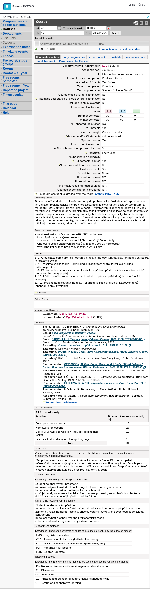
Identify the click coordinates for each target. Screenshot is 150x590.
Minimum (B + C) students (84, 136)
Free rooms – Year (16, 85)
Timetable (115, 57)
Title (37, 33)
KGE (104, 65)
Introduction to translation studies (119, 49)
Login (132, 5)
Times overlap (13, 94)
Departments (12, 33)
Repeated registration (87, 123)
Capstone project (15, 90)
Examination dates (16, 47)
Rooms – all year (15, 73)
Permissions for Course (73, 61)
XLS (116, 193)
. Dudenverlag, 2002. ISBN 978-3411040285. (93, 366)
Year (88, 33)
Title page (10, 103)
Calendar (9, 108)
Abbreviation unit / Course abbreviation (64, 43)
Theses (8, 56)
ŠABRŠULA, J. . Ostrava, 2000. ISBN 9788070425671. (97, 339)
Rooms (8, 68)
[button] (7, 6)
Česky (141, 5)
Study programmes (73, 57)
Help (6, 112)
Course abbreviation (74, 28)
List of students (97, 57)
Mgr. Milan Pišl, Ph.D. (72, 313)
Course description (47, 57)
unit (37, 28)
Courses (9, 29)
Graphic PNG (103, 193)
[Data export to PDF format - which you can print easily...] (136, 23)
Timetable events (15, 51)
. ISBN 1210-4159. (93, 345)
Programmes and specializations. (15, 23)
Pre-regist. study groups (15, 62)
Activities (41, 292)
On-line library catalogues (61, 402)
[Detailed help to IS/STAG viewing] (146, 23)
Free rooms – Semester (12, 79)
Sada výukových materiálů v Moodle (74, 332)
